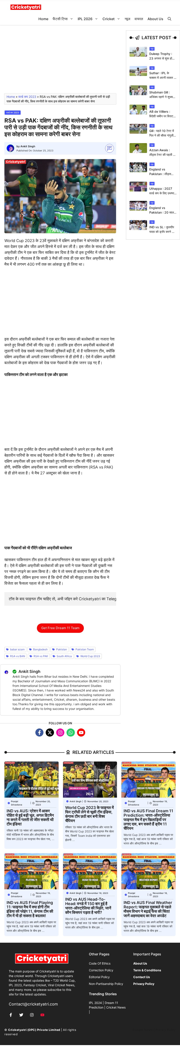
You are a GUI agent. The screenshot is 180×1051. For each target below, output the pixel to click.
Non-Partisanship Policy (106, 984)
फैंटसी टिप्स (60, 19)
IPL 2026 (85, 19)
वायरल (139, 19)
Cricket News (116, 1007)
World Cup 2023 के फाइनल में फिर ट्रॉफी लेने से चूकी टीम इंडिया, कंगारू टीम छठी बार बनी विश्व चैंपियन (89, 814)
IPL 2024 (95, 1003)
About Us (155, 19)
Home (43, 19)
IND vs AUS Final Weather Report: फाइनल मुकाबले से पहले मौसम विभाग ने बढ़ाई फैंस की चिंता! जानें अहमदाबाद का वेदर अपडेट (148, 909)
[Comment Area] (109, 148)
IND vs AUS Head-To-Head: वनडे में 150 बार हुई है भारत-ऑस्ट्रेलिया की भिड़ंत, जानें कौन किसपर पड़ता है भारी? (88, 906)
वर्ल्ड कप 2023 (27, 96)
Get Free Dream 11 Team (60, 628)
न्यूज (127, 19)
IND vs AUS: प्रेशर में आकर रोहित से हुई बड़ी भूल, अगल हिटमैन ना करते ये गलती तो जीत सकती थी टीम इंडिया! (30, 817)
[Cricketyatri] (26, 7)
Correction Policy (101, 970)
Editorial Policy (99, 977)
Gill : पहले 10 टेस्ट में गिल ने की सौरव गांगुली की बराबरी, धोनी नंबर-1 (162, 135)
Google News (143, 1030)
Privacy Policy (166, 1030)
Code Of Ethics (99, 963)
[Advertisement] (60, 61)
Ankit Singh (27, 146)
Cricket (109, 19)
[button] (169, 19)
